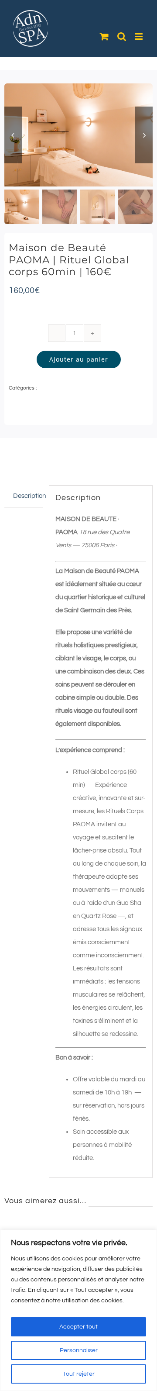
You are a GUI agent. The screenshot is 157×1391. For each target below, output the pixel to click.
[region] (78, 1310)
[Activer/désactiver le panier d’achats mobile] (104, 36)
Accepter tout (78, 1327)
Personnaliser (79, 1350)
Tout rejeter (79, 1374)
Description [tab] (28, 496)
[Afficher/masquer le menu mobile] (139, 36)
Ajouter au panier (78, 359)
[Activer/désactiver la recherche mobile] (121, 36)
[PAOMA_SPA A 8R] (78, 135)
